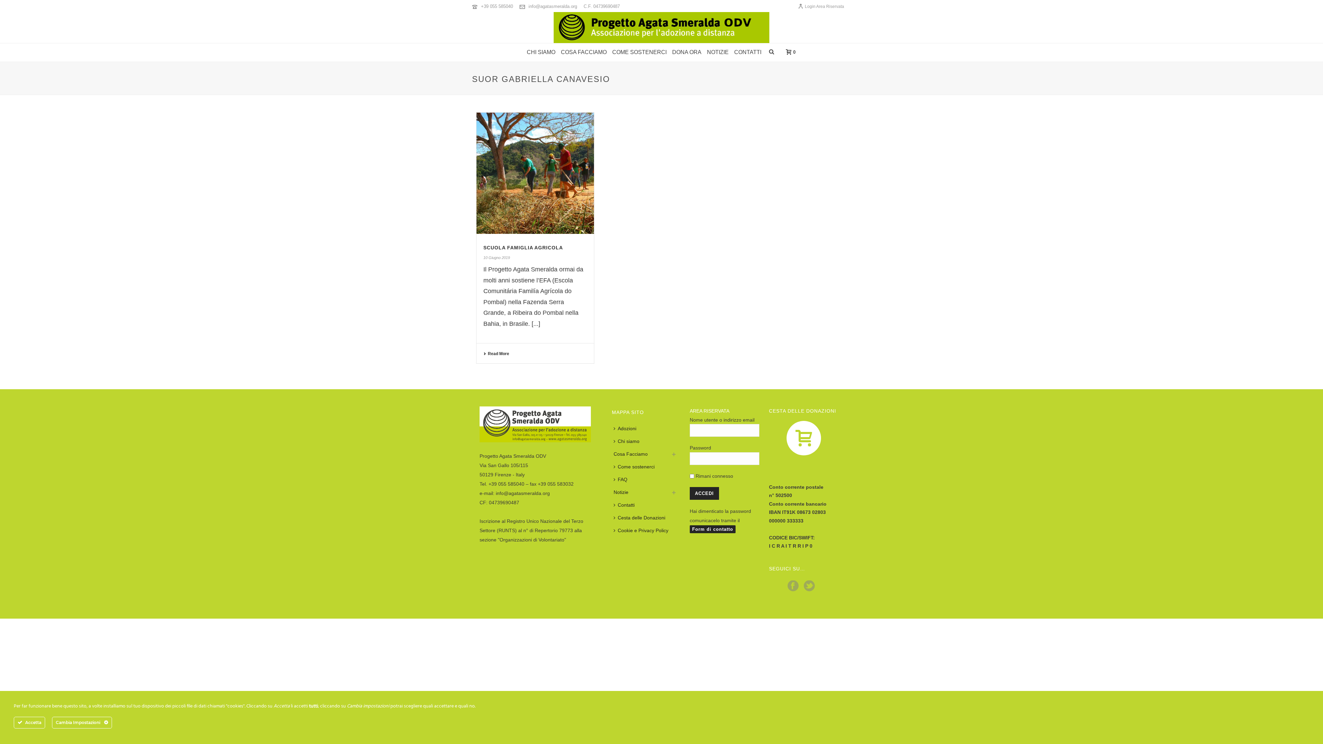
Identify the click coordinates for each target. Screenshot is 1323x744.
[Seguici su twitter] (809, 586)
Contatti (747, 52)
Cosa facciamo (584, 52)
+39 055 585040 (497, 6)
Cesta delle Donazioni (641, 517)
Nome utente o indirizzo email (722, 420)
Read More (498, 353)
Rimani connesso (713, 476)
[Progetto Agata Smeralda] (661, 27)
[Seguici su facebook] (793, 586)
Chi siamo (541, 52)
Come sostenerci (639, 52)
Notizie (718, 52)
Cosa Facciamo (631, 454)
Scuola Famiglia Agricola (523, 247)
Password (700, 448)
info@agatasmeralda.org (553, 6)
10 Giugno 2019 (496, 258)
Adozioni (627, 428)
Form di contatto (712, 529)
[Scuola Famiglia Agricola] (535, 173)
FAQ (622, 479)
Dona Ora (686, 52)
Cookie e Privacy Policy (643, 530)
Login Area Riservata (824, 6)
